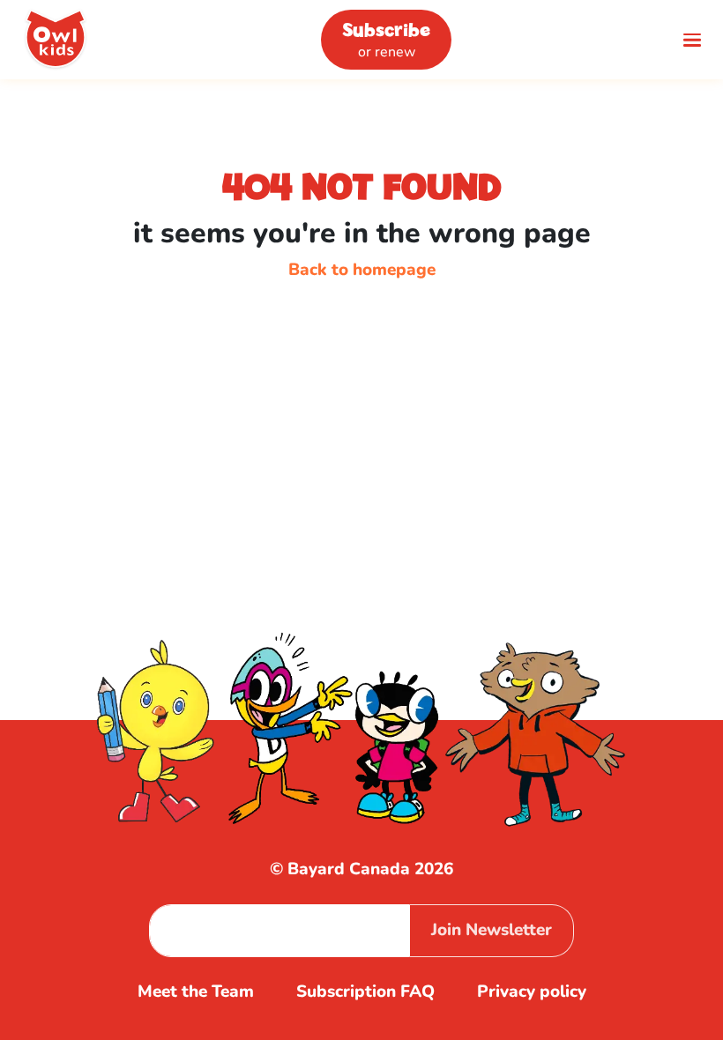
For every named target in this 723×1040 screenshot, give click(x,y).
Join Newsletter (491, 929)
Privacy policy (531, 991)
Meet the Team (196, 991)
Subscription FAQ (365, 991)
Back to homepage (362, 269)
